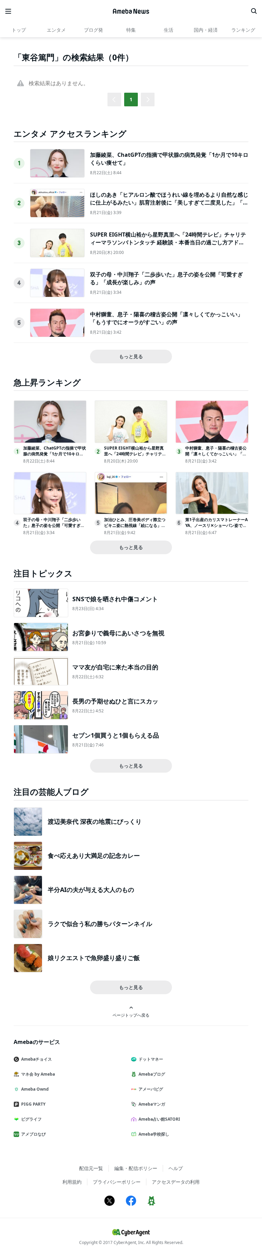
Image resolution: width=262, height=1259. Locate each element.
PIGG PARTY (33, 1104)
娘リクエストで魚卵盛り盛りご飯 (94, 958)
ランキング (243, 30)
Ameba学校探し (154, 1134)
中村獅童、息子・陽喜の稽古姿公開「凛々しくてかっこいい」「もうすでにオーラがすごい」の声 (166, 317)
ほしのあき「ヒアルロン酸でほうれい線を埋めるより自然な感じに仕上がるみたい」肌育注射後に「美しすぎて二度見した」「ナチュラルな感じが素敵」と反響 (169, 202)
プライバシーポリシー (117, 1182)
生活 (168, 30)
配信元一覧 (91, 1168)
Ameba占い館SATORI (159, 1119)
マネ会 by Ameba (38, 1074)
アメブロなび (33, 1134)
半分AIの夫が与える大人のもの (91, 889)
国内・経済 (206, 30)
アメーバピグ (151, 1089)
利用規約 (72, 1182)
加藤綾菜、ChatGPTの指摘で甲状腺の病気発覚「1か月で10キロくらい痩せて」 (54, 453)
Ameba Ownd (35, 1089)
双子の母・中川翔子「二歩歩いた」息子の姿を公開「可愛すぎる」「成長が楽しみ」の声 (52, 525)
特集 (131, 30)
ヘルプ (176, 1168)
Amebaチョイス (36, 1059)
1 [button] (131, 99)
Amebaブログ (152, 1074)
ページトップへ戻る (131, 1015)
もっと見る (131, 356)
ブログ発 (93, 30)
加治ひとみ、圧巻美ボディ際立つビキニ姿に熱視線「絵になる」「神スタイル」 (134, 525)
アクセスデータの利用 (176, 1182)
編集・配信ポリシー (135, 1168)
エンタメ (56, 30)
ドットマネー (151, 1059)
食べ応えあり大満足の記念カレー (94, 855)
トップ (19, 30)
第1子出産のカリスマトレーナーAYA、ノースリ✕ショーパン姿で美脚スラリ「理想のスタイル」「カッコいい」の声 (216, 528)
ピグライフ (31, 1119)
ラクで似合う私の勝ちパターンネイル (100, 924)
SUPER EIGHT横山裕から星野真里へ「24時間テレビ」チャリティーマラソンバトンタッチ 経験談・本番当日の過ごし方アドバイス (168, 242)
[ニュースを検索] (254, 11)
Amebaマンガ (152, 1104)
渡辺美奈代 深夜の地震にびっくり (95, 821)
